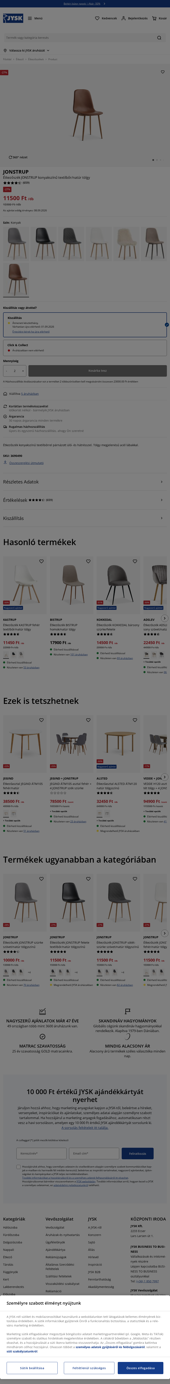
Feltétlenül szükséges (89, 1368)
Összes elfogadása (140, 1368)
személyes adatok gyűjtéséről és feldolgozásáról (110, 1347)
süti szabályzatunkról (22, 1351)
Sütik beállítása (32, 1368)
